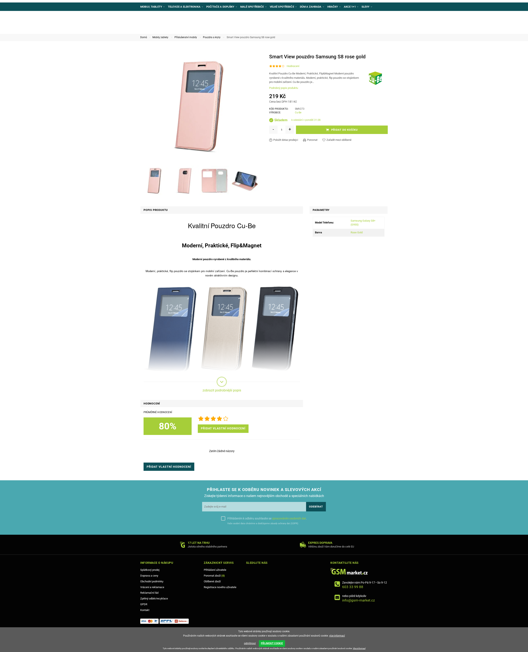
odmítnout (250, 643)
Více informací (359, 648)
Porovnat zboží (214, 575)
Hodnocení (293, 66)
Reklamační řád (149, 592)
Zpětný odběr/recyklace (154, 598)
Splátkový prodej (149, 569)
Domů (143, 37)
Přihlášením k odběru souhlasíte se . (267, 518)
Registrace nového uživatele (220, 587)
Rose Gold (357, 232)
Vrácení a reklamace (152, 587)
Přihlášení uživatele (215, 569)
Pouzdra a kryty (211, 37)
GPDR (143, 604)
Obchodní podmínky (151, 581)
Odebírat (316, 506)
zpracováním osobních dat (289, 518)
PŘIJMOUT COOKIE (272, 643)
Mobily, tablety (160, 37)
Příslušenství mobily (185, 37)
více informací (337, 635)
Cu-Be (298, 112)
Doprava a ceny (149, 575)
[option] (154, 181)
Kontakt (144, 610)
